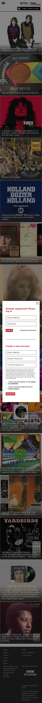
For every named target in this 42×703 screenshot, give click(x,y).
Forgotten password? (28, 330)
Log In (9, 330)
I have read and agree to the (22, 382)
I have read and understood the (20, 387)
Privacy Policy (13, 388)
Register (10, 394)
